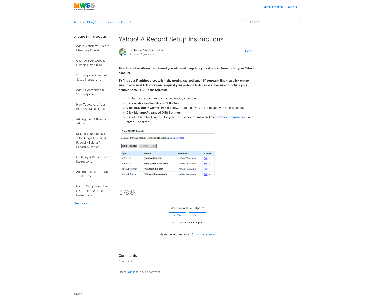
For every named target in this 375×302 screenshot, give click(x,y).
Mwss (77, 22)
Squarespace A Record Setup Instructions (91, 77)
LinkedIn (132, 192)
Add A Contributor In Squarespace (90, 92)
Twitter (126, 192)
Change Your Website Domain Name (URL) (91, 63)
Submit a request (273, 6)
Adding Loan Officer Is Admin (91, 121)
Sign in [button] (292, 6)
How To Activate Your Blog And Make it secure (92, 107)
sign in (131, 271)
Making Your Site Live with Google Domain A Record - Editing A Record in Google (91, 140)
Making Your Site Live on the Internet (108, 22)
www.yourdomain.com (231, 117)
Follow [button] (248, 50)
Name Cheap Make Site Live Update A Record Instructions (92, 191)
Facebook (121, 192)
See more (81, 203)
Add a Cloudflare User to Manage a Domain (92, 48)
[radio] (177, 215)
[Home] (84, 9)
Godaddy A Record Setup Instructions (93, 159)
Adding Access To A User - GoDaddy (93, 174)
